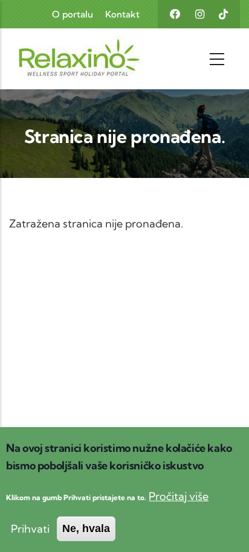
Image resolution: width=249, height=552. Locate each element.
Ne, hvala (86, 528)
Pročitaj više (179, 496)
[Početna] (56, 58)
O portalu (72, 14)
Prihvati (30, 528)
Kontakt (122, 14)
